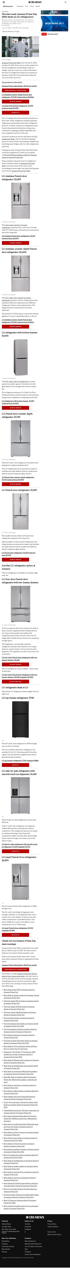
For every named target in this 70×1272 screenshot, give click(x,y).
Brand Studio (6, 1249)
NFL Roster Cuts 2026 (9, 1229)
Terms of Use (51, 1232)
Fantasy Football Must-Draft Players (10, 1232)
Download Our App (8, 1246)
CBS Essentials (8, 6)
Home (32, 6)
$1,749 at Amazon (15, 484)
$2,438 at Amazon (15, 664)
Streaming (20, 6)
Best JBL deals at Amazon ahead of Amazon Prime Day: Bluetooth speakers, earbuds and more (20, 1079)
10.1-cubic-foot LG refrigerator (16, 382)
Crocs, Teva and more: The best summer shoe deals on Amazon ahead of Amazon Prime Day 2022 (21, 1104)
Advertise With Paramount (33, 1244)
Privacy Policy (51, 1224)
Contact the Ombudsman (33, 1254)
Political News (6, 1224)
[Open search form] (65, 2)
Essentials (5, 11)
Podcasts (4, 1244)
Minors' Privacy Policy (54, 1234)
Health (38, 6)
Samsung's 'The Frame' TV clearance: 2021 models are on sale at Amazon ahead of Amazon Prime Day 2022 (19, 1054)
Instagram (28, 1229)
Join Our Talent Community (33, 1246)
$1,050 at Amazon (15, 408)
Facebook (28, 1226)
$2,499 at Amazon (15, 243)
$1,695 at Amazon (15, 559)
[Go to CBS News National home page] (35, 2)
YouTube (27, 1224)
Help (26, 1249)
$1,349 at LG (15, 851)
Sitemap (4, 1252)
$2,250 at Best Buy (15, 681)
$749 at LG (15, 765)
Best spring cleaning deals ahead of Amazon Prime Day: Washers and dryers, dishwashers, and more (20, 1118)
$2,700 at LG (15, 935)
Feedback (28, 1252)
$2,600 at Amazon (15, 101)
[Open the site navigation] (13, 2)
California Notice (52, 1226)
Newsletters (5, 1241)
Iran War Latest (6, 1226)
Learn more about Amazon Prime (15, 90)
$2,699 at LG (15, 112)
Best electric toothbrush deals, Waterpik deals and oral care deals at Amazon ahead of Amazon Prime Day (21, 1126)
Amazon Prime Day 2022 (11, 63)
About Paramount (30, 1241)
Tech (26, 6)
